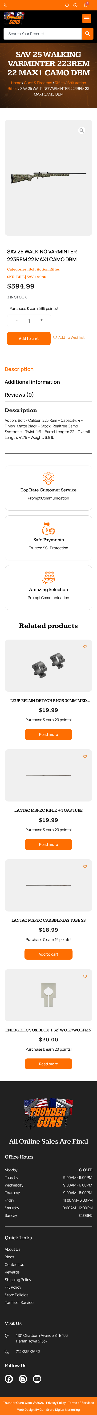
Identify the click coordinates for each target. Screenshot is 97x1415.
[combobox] (43, 34)
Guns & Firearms (38, 82)
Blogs (9, 1257)
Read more (48, 734)
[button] (86, 18)
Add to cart (29, 338)
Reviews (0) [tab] (19, 394)
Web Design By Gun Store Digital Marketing (48, 1409)
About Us (12, 1249)
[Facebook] (9, 1379)
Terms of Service (19, 1302)
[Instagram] (23, 1379)
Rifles (60, 82)
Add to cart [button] (48, 954)
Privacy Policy (56, 1403)
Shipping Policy (18, 1279)
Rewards (12, 1272)
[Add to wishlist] (85, 646)
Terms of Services (81, 1403)
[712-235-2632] (7, 5)
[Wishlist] (67, 5)
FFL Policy (13, 1287)
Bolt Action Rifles (44, 269)
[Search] (87, 34)
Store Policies (16, 1294)
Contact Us (14, 1264)
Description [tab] (19, 369)
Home (16, 82)
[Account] (76, 5)
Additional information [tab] (32, 381)
